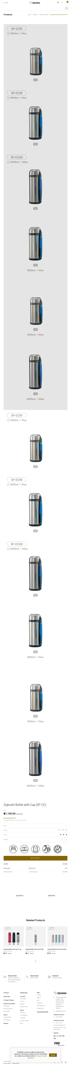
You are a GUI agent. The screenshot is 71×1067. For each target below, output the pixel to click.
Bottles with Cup (44, 14)
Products (35, 14)
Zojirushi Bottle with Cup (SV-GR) (34, 949)
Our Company (23, 1015)
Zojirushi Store (7, 1017)
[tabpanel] (14, 940)
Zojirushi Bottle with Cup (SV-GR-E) (56, 949)
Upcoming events (8, 1008)
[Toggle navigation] (66, 8)
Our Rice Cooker (24, 1020)
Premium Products (9, 1000)
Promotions (7, 1006)
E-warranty (39, 1003)
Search (38, 997)
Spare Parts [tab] (51, 895)
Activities (22, 1012)
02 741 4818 (59, 1017)
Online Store (7, 1019)
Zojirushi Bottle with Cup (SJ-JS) (12, 949)
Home (29, 14)
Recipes (6, 1023)
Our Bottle (22, 1018)
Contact (39, 995)
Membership (23, 992)
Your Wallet (23, 998)
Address (22, 1004)
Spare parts (7, 996)
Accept (53, 1055)
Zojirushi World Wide (42, 1012)
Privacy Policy (7, 1063)
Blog (21, 1023)
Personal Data (23, 1006)
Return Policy (40, 1008)
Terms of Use (15, 1063)
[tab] (35, 826)
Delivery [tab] (6, 864)
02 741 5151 (59, 1022)
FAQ (38, 1000)
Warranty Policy (41, 1005)
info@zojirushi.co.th (61, 1011)
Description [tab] (19, 895)
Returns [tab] (65, 864)
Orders (22, 1001)
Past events (7, 1011)
